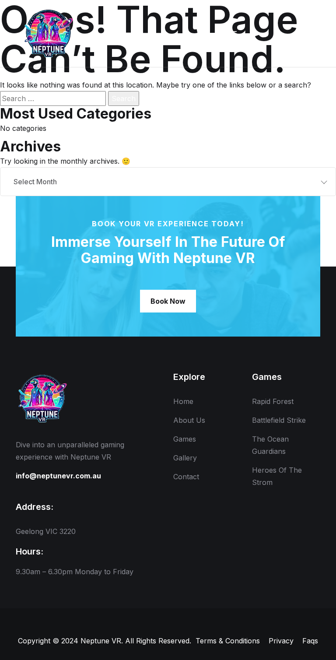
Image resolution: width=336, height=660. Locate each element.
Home (183, 401)
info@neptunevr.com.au (58, 475)
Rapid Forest (273, 401)
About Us (189, 420)
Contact (186, 476)
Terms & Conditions (228, 640)
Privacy (281, 640)
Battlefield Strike (279, 420)
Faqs (310, 640)
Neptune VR (100, 640)
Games (184, 439)
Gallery (185, 457)
